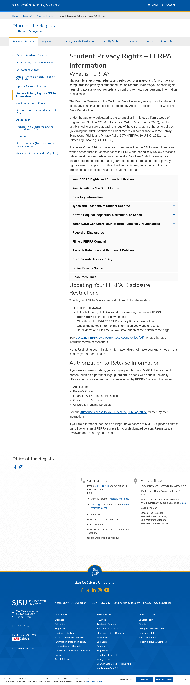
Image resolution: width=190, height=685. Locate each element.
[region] (95, 680)
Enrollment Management (28, 31)
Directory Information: (88, 197)
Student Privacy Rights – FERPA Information (36, 95)
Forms (149, 41)
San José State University (36, 5)
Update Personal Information (33, 86)
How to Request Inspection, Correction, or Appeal (107, 215)
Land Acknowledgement (126, 603)
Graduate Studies (64, 633)
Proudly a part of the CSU (24, 635)
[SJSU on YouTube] (107, 590)
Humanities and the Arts (68, 646)
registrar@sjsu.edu (119, 499)
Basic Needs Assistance (109, 628)
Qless (183, 503)
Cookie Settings (162, 603)
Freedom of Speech (107, 655)
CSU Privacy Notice (94, 681)
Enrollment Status (27, 69)
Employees (102, 650)
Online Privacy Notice (87, 268)
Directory (144, 624)
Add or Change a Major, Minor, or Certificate (35, 78)
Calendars (102, 641)
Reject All (144, 679)
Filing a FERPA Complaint (90, 241)
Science (59, 655)
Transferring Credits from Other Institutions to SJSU (35, 128)
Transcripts (23, 136)
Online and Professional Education (73, 650)
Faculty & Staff (111, 41)
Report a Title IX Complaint (153, 641)
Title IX (93, 603)
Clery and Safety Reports (110, 633)
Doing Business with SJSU (152, 628)
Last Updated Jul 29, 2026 (24, 648)
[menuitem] (23, 41)
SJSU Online (23, 626)
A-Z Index (102, 619)
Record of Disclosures (88, 232)
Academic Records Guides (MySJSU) (37, 153)
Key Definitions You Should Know (96, 188)
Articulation (23, 120)
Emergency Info (147, 633)
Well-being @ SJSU (107, 668)
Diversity (105, 603)
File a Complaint (147, 637)
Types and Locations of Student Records (101, 206)
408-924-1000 (23, 617)
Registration (48, 41)
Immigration (103, 659)
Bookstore (102, 637)
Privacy (147, 603)
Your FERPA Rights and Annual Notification (103, 179)
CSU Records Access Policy (92, 259)
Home (15, 15)
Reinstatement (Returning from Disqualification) (35, 145)
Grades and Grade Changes (32, 103)
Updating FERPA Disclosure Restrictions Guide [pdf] (110, 337)
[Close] (186, 680)
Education (60, 624)
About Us (166, 41)
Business (59, 619)
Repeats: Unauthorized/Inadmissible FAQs (37, 111)
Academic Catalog (106, 624)
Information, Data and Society (70, 641)
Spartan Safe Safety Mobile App (114, 663)
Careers (101, 646)
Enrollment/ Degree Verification (35, 62)
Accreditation (78, 603)
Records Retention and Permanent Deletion (103, 250)
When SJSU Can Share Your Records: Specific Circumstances (116, 223)
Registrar (27, 15)
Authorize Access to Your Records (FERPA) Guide (113, 412)
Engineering (61, 628)
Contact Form (146, 619)
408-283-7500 (102, 486)
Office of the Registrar (35, 26)
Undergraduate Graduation (79, 41)
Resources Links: (84, 277)
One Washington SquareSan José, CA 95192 (27, 612)
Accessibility (62, 603)
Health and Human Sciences (70, 637)
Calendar (133, 41)
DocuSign (96, 504)
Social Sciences (63, 659)
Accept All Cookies (164, 679)
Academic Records (45, 15)
